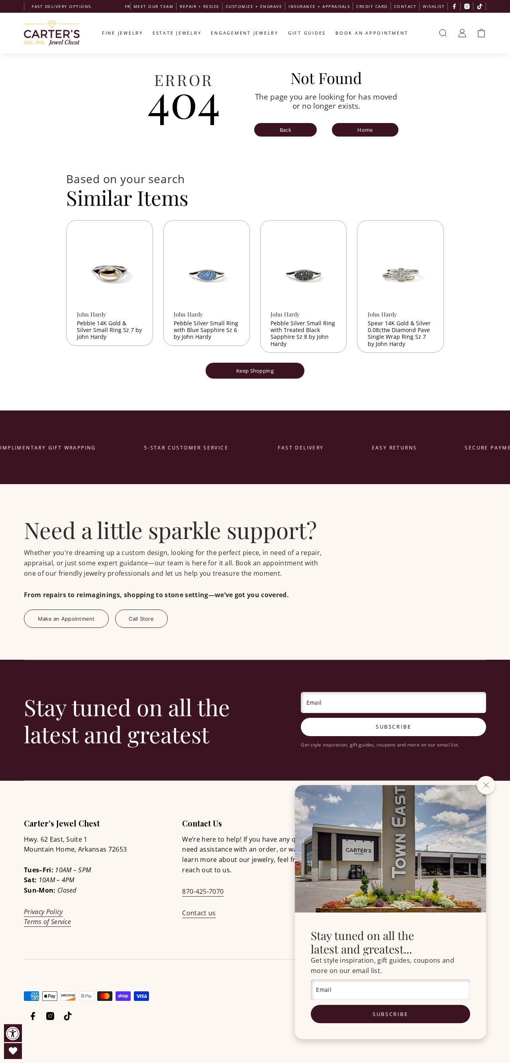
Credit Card (372, 6)
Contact (405, 6)
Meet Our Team (153, 6)
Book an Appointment (371, 33)
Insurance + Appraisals (319, 6)
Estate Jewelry (177, 33)
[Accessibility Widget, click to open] (13, 1033)
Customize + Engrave (254, 6)
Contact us (199, 913)
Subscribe (390, 1014)
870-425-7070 (203, 891)
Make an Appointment (66, 619)
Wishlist (434, 6)
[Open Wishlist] (13, 1051)
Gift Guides (307, 33)
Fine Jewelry (122, 33)
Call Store (141, 619)
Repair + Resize (200, 6)
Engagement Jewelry (245, 33)
